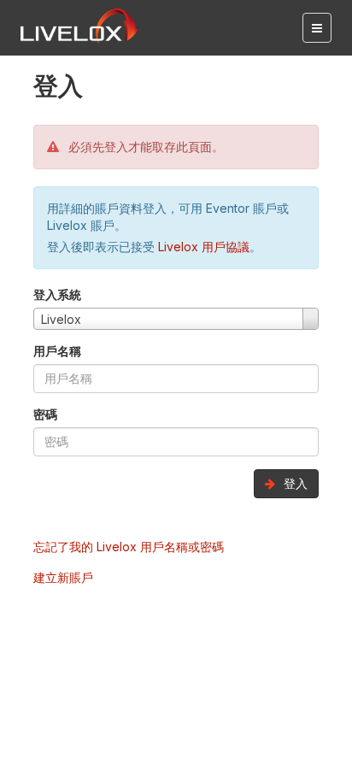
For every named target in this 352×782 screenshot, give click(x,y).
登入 (294, 483)
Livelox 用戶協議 (203, 246)
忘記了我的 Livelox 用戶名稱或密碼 (128, 546)
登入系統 (57, 294)
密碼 (45, 414)
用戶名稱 (57, 351)
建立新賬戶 (63, 577)
